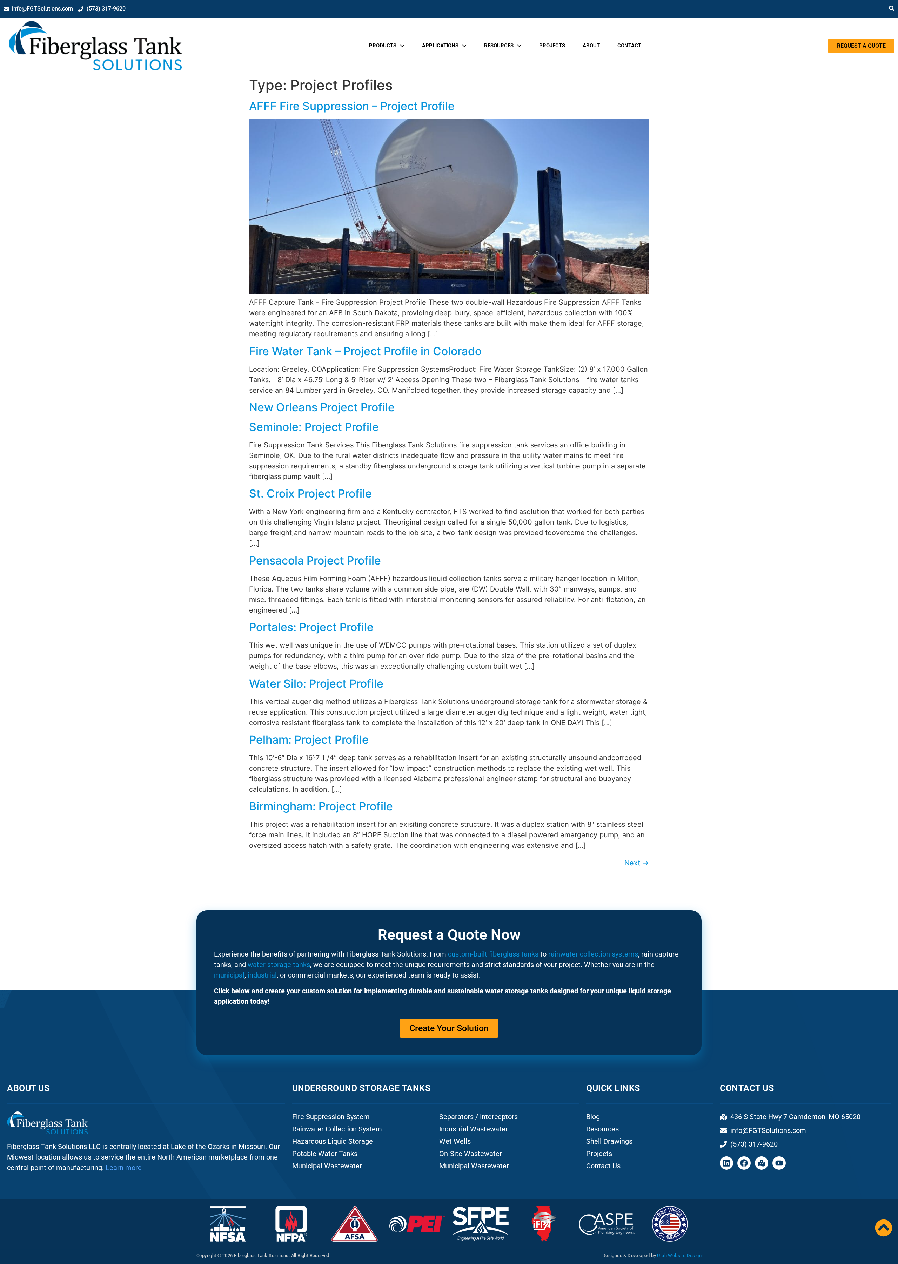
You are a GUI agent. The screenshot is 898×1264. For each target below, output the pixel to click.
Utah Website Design (679, 1255)
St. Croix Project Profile (310, 493)
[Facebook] (744, 1163)
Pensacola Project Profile (315, 560)
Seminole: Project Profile (314, 427)
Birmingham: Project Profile (321, 806)
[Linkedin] (726, 1163)
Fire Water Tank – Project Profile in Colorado (365, 351)
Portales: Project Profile (311, 627)
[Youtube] (779, 1163)
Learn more (124, 1167)
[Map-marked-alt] (761, 1163)
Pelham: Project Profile (309, 739)
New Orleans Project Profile (322, 407)
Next (636, 863)
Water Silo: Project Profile (316, 683)
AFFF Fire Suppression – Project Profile (352, 106)
